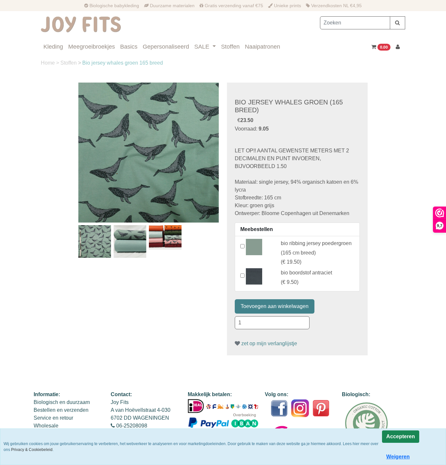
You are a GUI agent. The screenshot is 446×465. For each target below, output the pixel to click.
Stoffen (230, 46)
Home (48, 63)
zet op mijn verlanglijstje (268, 343)
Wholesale (46, 425)
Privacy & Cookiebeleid (32, 449)
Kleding (53, 46)
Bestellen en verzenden (61, 410)
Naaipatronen (262, 46)
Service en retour (53, 418)
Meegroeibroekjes (91, 46)
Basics (128, 46)
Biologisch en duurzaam (62, 402)
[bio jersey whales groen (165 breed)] (148, 153)
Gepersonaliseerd (166, 46)
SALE (202, 46)
